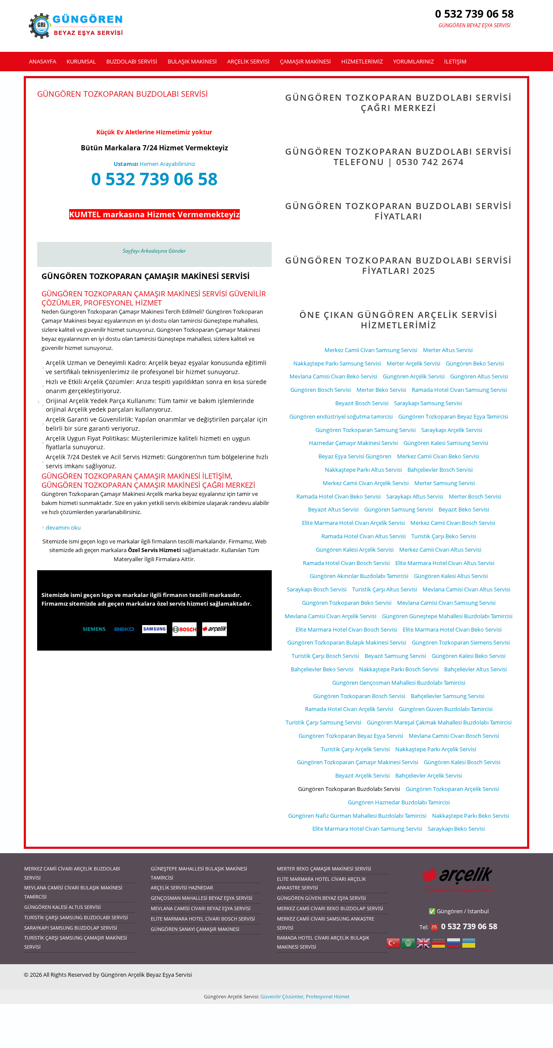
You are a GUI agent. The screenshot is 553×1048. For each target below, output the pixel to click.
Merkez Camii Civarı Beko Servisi (438, 456)
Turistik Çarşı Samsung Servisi (323, 722)
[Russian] (454, 946)
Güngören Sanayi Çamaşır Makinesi (195, 929)
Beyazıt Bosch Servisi (361, 403)
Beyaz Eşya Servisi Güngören (354, 456)
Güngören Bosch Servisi (320, 390)
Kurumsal (81, 61)
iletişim (455, 61)
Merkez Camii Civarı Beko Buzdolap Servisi (330, 908)
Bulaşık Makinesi (192, 61)
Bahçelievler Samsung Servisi (447, 696)
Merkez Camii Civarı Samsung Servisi (370, 350)
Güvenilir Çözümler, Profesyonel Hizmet (304, 996)
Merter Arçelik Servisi (413, 363)
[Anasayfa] (76, 26)
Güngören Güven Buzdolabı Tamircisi (446, 709)
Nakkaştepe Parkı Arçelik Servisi (435, 749)
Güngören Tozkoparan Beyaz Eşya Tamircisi (453, 416)
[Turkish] (393, 946)
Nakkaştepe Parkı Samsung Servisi (337, 363)
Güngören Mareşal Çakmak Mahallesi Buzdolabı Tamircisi (439, 722)
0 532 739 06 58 (154, 179)
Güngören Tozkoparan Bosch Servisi (359, 696)
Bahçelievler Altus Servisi (475, 669)
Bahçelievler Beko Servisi (322, 669)
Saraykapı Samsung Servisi (428, 403)
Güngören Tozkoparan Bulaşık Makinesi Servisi (346, 642)
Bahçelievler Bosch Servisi (440, 469)
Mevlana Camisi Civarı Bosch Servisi (454, 736)
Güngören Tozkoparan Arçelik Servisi (452, 789)
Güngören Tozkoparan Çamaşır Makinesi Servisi (145, 276)
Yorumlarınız (413, 61)
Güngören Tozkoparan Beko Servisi (346, 603)
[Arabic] (408, 946)
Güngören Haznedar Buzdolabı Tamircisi (399, 802)
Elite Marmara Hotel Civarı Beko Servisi (452, 629)
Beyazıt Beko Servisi (464, 509)
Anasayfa (42, 61)
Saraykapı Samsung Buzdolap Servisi (70, 927)
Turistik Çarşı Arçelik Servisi (355, 749)
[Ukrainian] (469, 946)
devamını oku (63, 527)
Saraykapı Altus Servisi (414, 496)
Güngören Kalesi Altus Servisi (451, 576)
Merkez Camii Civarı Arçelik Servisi (366, 483)
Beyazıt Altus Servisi (333, 509)
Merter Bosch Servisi (475, 496)
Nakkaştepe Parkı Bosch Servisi (399, 669)
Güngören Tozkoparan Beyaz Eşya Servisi (351, 736)
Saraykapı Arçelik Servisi (451, 430)
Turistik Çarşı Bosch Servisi (325, 656)
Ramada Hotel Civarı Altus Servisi (363, 536)
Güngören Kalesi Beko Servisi (468, 656)
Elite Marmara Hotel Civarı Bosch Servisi (346, 629)
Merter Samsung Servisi (444, 483)
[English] (423, 946)
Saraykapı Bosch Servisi (316, 589)
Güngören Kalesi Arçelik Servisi (355, 549)
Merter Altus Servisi (448, 350)
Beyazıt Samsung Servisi (395, 656)
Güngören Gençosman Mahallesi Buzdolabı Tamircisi (398, 682)
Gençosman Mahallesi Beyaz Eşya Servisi (201, 898)
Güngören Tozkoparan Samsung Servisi (365, 430)
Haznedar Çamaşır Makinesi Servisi (353, 443)
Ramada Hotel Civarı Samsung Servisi (459, 390)
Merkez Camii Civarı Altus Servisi (440, 549)
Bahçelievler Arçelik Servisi (428, 775)
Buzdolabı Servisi (131, 61)
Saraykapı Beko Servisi (456, 828)
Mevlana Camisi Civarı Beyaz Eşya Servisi (201, 908)
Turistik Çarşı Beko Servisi (443, 536)
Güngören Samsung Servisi (398, 509)
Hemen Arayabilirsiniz (154, 164)
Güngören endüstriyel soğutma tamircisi (341, 416)
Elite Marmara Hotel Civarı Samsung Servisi (367, 828)
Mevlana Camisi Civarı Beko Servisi (333, 376)
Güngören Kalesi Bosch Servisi (462, 762)
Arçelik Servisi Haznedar (182, 887)
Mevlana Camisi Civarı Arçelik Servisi (330, 616)
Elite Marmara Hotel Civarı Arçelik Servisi (353, 523)
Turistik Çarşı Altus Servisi (384, 589)
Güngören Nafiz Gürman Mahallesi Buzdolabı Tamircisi (357, 815)
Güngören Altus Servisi (479, 376)
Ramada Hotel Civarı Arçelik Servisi (349, 709)
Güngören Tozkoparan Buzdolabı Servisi (349, 789)
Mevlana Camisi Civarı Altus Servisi (466, 589)
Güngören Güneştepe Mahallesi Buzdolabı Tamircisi (447, 616)
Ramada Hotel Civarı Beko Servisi (338, 496)
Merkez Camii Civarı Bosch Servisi (452, 523)
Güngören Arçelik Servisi (414, 376)
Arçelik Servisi (248, 61)
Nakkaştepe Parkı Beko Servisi (470, 815)
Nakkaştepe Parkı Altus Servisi (363, 469)
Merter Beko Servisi (381, 390)
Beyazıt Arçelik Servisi (362, 775)
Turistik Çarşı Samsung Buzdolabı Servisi (76, 917)
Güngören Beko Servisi (475, 363)
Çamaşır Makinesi (305, 61)
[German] (438, 946)
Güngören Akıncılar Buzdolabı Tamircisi (359, 576)
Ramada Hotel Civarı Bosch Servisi (346, 563)
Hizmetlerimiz (362, 61)
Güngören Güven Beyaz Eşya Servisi (321, 898)
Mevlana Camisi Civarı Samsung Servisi (446, 603)
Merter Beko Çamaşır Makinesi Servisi (324, 868)
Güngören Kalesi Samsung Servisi (446, 443)
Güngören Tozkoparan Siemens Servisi (461, 642)
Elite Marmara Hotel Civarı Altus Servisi (444, 563)
